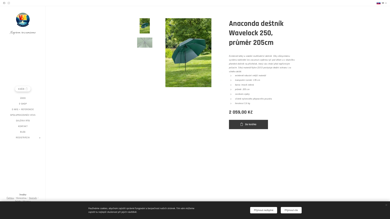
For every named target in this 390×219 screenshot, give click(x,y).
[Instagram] (9, 3)
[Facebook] (4, 3)
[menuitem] (23, 98)
